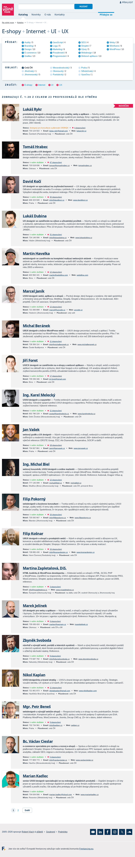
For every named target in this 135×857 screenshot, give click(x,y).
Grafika (28, 56)
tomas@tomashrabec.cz (59, 165)
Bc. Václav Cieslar (38, 741)
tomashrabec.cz (85, 165)
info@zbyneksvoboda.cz (59, 659)
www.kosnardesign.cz (86, 552)
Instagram (115, 832)
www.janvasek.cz (81, 448)
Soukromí (50, 832)
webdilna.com (82, 275)
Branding (29, 46)
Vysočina (85, 74)
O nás (47, 14)
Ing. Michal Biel (36, 464)
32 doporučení (56, 197)
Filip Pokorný (34, 498)
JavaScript (58, 42)
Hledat (83, 6)
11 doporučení (56, 341)
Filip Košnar (33, 533)
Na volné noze (8, 22)
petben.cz (75, 725)
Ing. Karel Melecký (39, 394)
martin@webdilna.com (58, 275)
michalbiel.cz (76, 483)
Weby (112, 42)
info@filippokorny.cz (57, 518)
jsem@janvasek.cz (57, 448)
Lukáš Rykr (32, 109)
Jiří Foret (30, 360)
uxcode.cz (78, 310)
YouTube (93, 832)
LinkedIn (100, 832)
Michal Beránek (36, 325)
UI (52, 85)
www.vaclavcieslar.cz (84, 760)
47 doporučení (56, 162)
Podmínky (63, 832)
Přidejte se (106, 14)
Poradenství (58, 53)
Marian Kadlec (35, 775)
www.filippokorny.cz (83, 518)
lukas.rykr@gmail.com (58, 131)
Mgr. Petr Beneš (37, 706)
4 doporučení (79, 128)
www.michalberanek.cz (87, 344)
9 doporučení (55, 621)
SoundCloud (129, 832)
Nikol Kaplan (34, 674)
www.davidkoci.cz (80, 200)
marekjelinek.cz (81, 624)
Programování (59, 56)
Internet (41, 85)
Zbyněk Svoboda (37, 640)
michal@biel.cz (55, 483)
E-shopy (28, 85)
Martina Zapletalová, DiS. (44, 567)
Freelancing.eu (5, 848)
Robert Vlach (28, 832)
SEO (83, 42)
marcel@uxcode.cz (57, 310)
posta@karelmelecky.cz (59, 414)
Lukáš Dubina (35, 215)
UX (60, 85)
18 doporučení (56, 445)
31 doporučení (56, 234)
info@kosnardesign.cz (58, 552)
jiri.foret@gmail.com (57, 379)
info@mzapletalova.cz (38, 590)
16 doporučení (56, 515)
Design (28, 49)
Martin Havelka (36, 253)
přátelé (40, 832)
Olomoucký (58, 71)
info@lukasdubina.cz (58, 237)
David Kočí (32, 181)
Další (27, 810)
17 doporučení (56, 376)
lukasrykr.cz (81, 131)
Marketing (57, 49)
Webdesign (86, 53)
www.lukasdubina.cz (83, 237)
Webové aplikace (89, 56)
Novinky (36, 14)
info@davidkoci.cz (56, 200)
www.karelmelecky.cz (86, 414)
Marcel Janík (33, 290)
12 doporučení (56, 272)
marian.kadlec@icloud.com (60, 794)
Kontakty (60, 14)
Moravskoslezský (61, 68)
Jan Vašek (31, 429)
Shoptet (84, 46)
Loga (55, 46)
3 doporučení (55, 587)
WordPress (115, 49)
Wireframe (114, 46)
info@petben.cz (55, 725)
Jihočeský (29, 71)
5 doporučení (55, 757)
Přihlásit (127, 2)
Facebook (107, 832)
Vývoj (83, 49)
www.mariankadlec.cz (90, 794)
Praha (84, 68)
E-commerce (30, 53)
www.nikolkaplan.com (88, 691)
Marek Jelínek (35, 605)
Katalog (23, 14)
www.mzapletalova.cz (65, 590)
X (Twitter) (122, 832)
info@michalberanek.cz (59, 344)
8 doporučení (55, 656)
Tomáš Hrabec (35, 146)
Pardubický (58, 74)
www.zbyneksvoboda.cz (88, 659)
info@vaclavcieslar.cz (58, 760)
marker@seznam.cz (57, 624)
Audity (27, 42)
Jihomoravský (31, 74)
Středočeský (87, 71)
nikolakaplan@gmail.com (59, 691)
